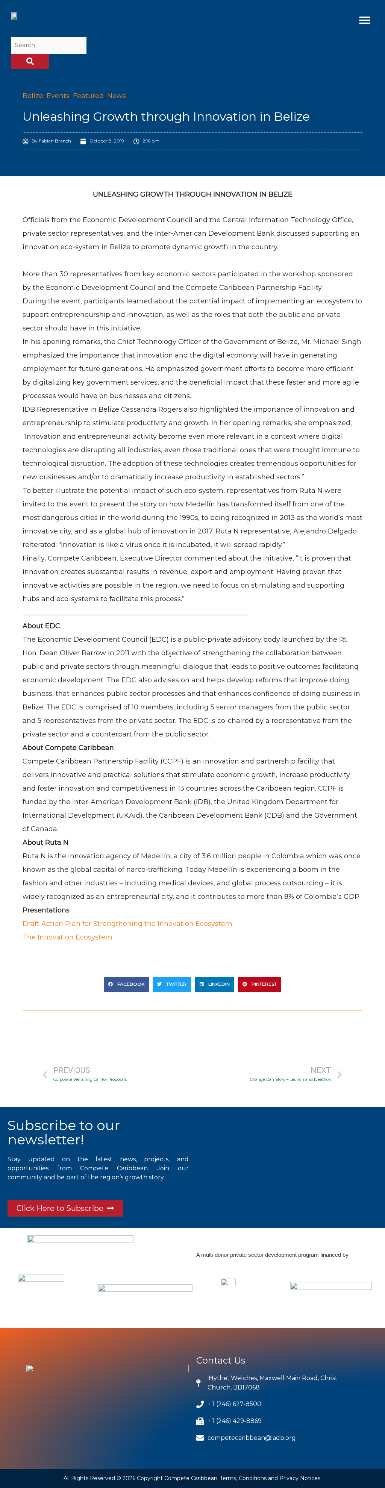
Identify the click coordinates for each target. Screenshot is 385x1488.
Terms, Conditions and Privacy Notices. (270, 1478)
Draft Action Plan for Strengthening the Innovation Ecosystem (127, 924)
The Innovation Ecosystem (67, 937)
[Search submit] (30, 61)
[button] (365, 20)
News (116, 96)
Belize (33, 96)
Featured (88, 96)
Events (58, 96)
